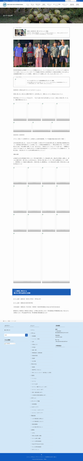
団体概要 (34, 336)
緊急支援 (33, 415)
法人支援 (34, 361)
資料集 (32, 429)
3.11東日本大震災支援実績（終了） (39, 395)
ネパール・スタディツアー (37, 412)
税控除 (33, 367)
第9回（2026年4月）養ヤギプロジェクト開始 (37, 31)
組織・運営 (34, 350)
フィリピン (34, 378)
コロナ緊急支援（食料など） (38, 418)
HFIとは (33, 333)
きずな (33, 432)
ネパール (34, 381)
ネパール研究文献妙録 (36, 441)
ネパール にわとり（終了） (38, 389)
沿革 (33, 341)
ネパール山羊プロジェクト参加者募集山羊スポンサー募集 (40, 80)
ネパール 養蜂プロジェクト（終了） (40, 386)
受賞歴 (33, 358)
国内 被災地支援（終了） (37, 392)
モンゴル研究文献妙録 (36, 446)
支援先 (32, 375)
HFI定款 (33, 347)
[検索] (79, 1)
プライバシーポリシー (40, 456)
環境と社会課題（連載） (37, 435)
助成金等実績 (35, 355)
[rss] (77, 1)
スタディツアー (35, 407)
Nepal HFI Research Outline (38, 444)
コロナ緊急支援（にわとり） (38, 421)
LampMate (49, 459)
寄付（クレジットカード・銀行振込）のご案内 (41, 372)
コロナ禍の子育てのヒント (37, 427)
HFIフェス (33, 398)
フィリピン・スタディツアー (38, 410)
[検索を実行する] (26, 335)
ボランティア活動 (35, 401)
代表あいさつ (35, 344)
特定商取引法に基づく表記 (50, 456)
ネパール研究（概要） (36, 438)
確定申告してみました (36, 369)
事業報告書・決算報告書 (37, 352)
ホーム (32, 330)
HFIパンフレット (35, 449)
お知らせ (8, 330)
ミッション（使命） (36, 338)
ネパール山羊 (35, 384)
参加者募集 (34, 404)
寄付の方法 (34, 364)
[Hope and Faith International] (13, 5)
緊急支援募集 (35, 424)
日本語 (8, 343)
